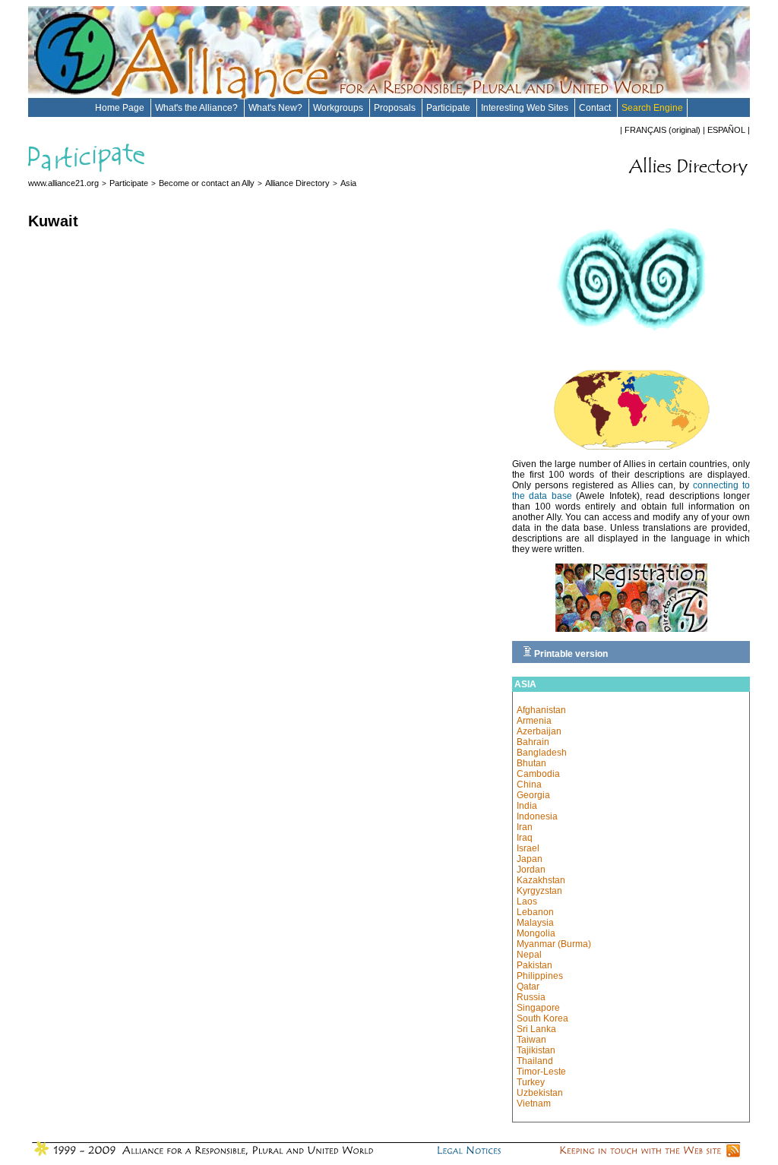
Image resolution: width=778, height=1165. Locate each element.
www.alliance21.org (63, 183)
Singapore (538, 1007)
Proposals (396, 108)
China (529, 784)
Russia (531, 997)
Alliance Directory (297, 183)
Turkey (531, 1082)
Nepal (529, 954)
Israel (528, 848)
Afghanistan (541, 710)
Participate (449, 108)
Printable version (570, 654)
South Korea (542, 1018)
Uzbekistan (540, 1093)
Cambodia (538, 774)
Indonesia (537, 816)
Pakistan (534, 965)
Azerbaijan (539, 731)
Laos (527, 901)
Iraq (525, 837)
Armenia (534, 720)
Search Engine (652, 108)
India (527, 805)
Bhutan (531, 763)
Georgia (533, 795)
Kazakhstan (541, 880)
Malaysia (535, 922)
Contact (596, 108)
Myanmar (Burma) (554, 944)
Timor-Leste (541, 1071)
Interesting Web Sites (526, 108)
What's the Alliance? (197, 108)
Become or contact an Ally (207, 183)
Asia (348, 183)
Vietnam (534, 1103)
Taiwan (531, 1039)
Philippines (540, 976)
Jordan (531, 869)
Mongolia (536, 933)
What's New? (276, 108)
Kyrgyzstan (539, 891)
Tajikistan (536, 1050)
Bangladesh (542, 752)
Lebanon (535, 912)
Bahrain (533, 742)
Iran (525, 827)
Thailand (535, 1061)
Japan (529, 859)
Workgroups (339, 108)
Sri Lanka (536, 1029)
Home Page (121, 108)
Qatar (528, 986)
